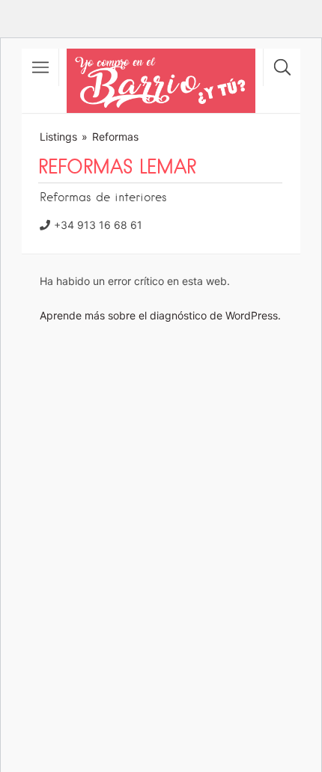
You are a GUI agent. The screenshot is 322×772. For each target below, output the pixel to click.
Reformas (115, 136)
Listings (58, 136)
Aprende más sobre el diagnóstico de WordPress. (160, 315)
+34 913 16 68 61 (98, 224)
